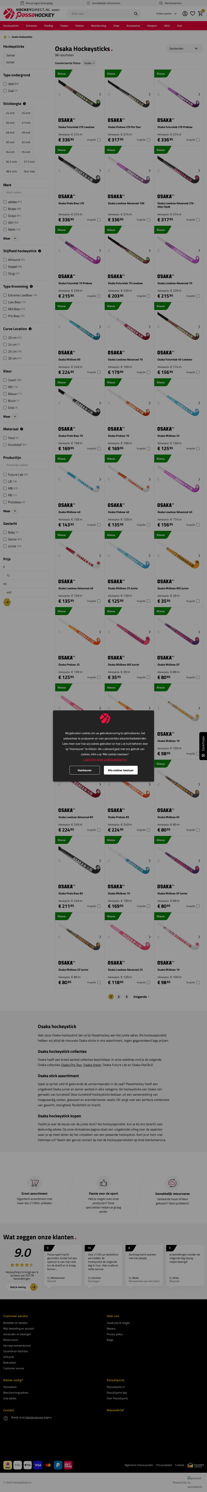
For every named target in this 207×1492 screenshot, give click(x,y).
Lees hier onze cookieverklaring (105, 759)
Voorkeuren (85, 770)
